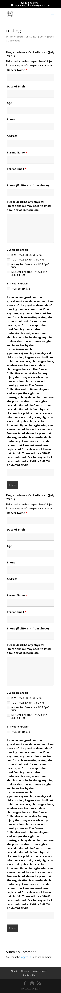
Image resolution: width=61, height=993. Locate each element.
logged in (26, 957)
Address (12, 136)
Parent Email (16, 169)
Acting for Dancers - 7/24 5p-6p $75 (31, 266)
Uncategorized (47, 36)
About (14, 971)
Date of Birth (16, 86)
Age (9, 103)
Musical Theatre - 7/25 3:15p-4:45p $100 (29, 273)
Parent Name (17, 152)
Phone (11, 119)
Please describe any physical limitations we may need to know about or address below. (29, 206)
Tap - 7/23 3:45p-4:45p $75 (28, 259)
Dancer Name (17, 70)
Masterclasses (39, 971)
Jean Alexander (16, 36)
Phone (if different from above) (28, 185)
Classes (25, 971)
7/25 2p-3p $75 (20, 288)
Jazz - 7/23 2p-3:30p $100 (26, 254)
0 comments (14, 40)
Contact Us (29, 975)
